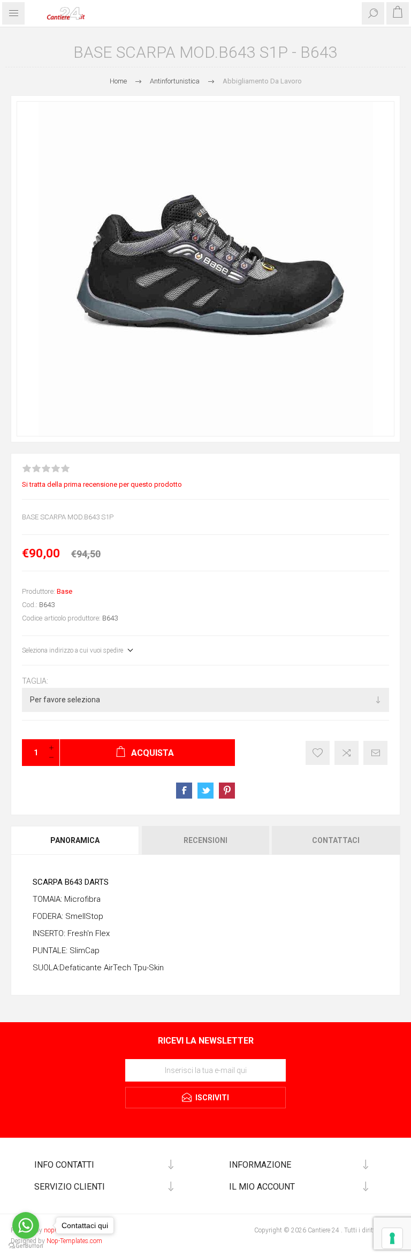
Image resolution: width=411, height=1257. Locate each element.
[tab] (76, 840)
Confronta (346, 753)
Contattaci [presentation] (336, 840)
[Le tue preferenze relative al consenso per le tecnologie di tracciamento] (392, 1238)
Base (64, 591)
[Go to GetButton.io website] (26, 1246)
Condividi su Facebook (184, 791)
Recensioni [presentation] (205, 840)
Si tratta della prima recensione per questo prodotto (102, 484)
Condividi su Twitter (205, 791)
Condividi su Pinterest (227, 791)
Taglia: (35, 681)
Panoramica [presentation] (75, 840)
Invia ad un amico (375, 753)
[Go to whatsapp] (25, 1225)
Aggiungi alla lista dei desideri (318, 753)
